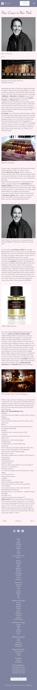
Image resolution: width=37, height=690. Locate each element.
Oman (18, 554)
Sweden (18, 617)
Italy (18, 628)
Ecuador (18, 592)
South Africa (18, 574)
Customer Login (25, 3)
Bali (18, 550)
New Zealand (18, 662)
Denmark (18, 604)
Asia (18, 539)
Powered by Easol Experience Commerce (18, 685)
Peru (18, 595)
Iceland (18, 602)
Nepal (18, 552)
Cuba (18, 590)
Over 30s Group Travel (18, 667)
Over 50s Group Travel (18, 671)
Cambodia (18, 544)
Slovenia (18, 632)
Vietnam (18, 557)
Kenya (18, 566)
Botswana (18, 563)
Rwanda (18, 572)
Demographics (18, 665)
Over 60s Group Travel (18, 672)
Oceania (18, 658)
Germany (18, 642)
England (18, 606)
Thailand (18, 548)
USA (18, 597)
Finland (18, 608)
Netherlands (18, 644)
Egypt (18, 564)
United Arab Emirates (18, 555)
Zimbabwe (19, 579)
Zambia (18, 577)
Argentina (18, 584)
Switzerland (18, 646)
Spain (18, 633)
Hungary (18, 653)
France (18, 640)
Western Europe (18, 637)
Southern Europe (18, 622)
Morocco (18, 568)
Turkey (18, 655)
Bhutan (19, 543)
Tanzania (18, 575)
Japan (18, 546)
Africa (18, 561)
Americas (18, 583)
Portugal (18, 630)
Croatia (18, 624)
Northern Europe (18, 601)
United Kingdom (18, 619)
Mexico (18, 594)
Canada (18, 586)
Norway (18, 612)
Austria (19, 639)
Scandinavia (18, 613)
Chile (18, 588)
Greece (18, 626)
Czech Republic (18, 651)
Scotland (18, 615)
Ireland (18, 610)
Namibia (18, 570)
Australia (18, 660)
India (18, 541)
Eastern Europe (18, 649)
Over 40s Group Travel (18, 669)
